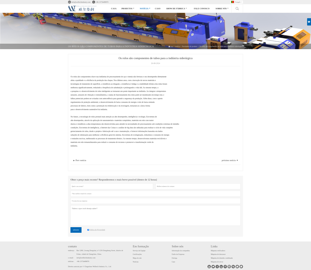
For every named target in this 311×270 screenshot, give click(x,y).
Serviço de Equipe (139, 251)
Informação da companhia (181, 251)
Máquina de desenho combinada (222, 258)
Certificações (137, 254)
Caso (173, 262)
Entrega (174, 258)
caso (157, 9)
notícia (144, 9)
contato (72, 246)
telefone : (71, 261)
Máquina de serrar (217, 262)
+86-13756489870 (102, 2)
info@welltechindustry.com (81, 2)
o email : (71, 258)
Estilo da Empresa (178, 254)
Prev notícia (79, 160)
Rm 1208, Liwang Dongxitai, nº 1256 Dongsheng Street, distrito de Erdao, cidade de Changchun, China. (100, 252)
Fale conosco (201, 9)
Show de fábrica (175, 9)
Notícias (135, 262)
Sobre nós (221, 9)
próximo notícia (230, 160)
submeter (76, 230)
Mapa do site (137, 258)
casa (114, 9)
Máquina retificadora (218, 251)
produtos (126, 9)
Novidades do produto (189, 46)
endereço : (71, 250)
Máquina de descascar (218, 254)
